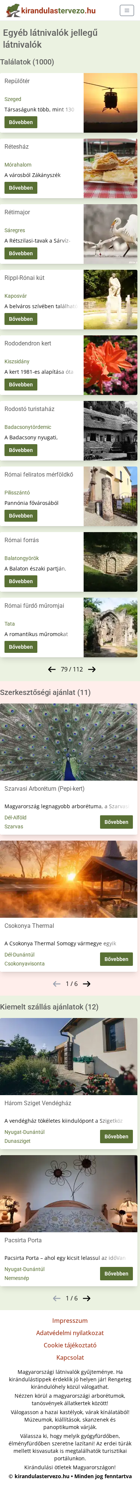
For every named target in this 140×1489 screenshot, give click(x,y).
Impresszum (70, 1320)
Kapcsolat (70, 1357)
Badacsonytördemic (27, 427)
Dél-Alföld (15, 818)
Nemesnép (16, 1278)
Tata (9, 624)
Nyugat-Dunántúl (24, 1132)
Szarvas (13, 826)
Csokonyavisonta (24, 964)
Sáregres (14, 230)
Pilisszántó (17, 493)
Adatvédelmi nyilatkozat (70, 1333)
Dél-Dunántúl (19, 955)
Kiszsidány (16, 361)
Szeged (12, 99)
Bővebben (21, 122)
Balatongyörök (21, 558)
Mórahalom (17, 165)
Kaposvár (15, 296)
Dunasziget (17, 1141)
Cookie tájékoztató (70, 1345)
